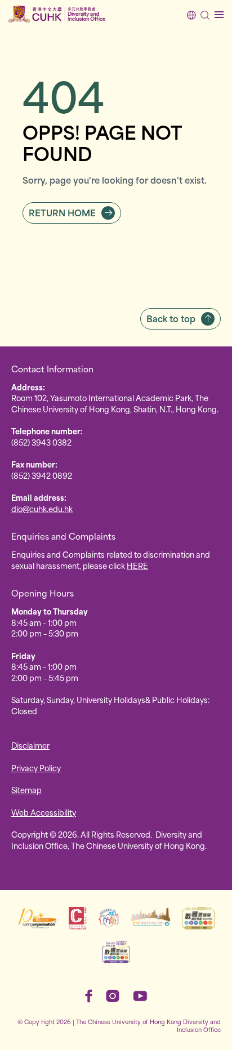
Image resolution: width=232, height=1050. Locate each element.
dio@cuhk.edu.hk (42, 508)
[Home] (57, 14)
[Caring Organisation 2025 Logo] (77, 918)
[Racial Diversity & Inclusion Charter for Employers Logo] (151, 918)
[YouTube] (140, 996)
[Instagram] (112, 996)
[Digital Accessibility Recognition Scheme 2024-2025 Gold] (198, 918)
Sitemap (26, 789)
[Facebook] (88, 996)
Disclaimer (30, 745)
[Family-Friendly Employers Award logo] (109, 918)
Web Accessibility (43, 812)
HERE (137, 565)
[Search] (204, 15)
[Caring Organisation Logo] (37, 918)
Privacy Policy (36, 767)
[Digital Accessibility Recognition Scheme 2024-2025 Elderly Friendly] (116, 952)
